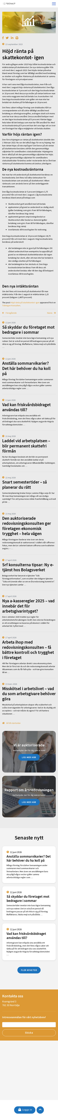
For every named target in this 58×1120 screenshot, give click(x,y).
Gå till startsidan (13, 723)
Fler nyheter (29, 970)
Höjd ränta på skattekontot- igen (25, 302)
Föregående (11, 313)
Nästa (50, 313)
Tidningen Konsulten (11, 305)
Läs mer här (29, 757)
